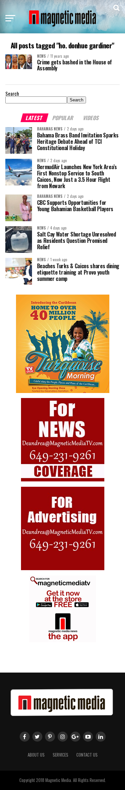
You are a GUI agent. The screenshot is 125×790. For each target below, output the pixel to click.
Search (12, 93)
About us (36, 755)
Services (60, 755)
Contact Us (87, 755)
